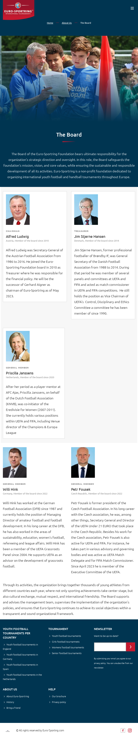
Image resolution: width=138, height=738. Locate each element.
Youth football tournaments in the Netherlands (22, 677)
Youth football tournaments (66, 636)
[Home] (18, 10)
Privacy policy (59, 702)
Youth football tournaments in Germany (20, 657)
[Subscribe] (130, 646)
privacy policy (100, 663)
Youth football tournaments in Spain (20, 667)
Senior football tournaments (67, 653)
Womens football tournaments (68, 647)
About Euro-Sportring (17, 696)
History (10, 702)
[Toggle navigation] (132, 8)
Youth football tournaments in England (20, 646)
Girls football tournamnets (66, 641)
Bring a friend (13, 707)
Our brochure (59, 696)
